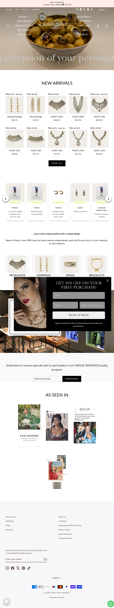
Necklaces (10, 521)
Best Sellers (24, 30)
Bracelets (9, 530)
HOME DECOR (24, 34)
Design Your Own (24, 25)
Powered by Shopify (57, 597)
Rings (8, 525)
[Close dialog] (107, 280)
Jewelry (23, 17)
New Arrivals (24, 21)
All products (10, 517)
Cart (16, 9)
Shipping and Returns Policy (70, 525)
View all (57, 163)
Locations (35, 9)
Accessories (83, 17)
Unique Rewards (65, 538)
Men (81, 25)
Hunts (84, 30)
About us (25, 9)
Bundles (83, 34)
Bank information (65, 534)
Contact (9, 9)
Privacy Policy (64, 530)
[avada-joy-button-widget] (6, 601)
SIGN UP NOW (79, 315)
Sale (88, 25)
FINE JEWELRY (84, 21)
